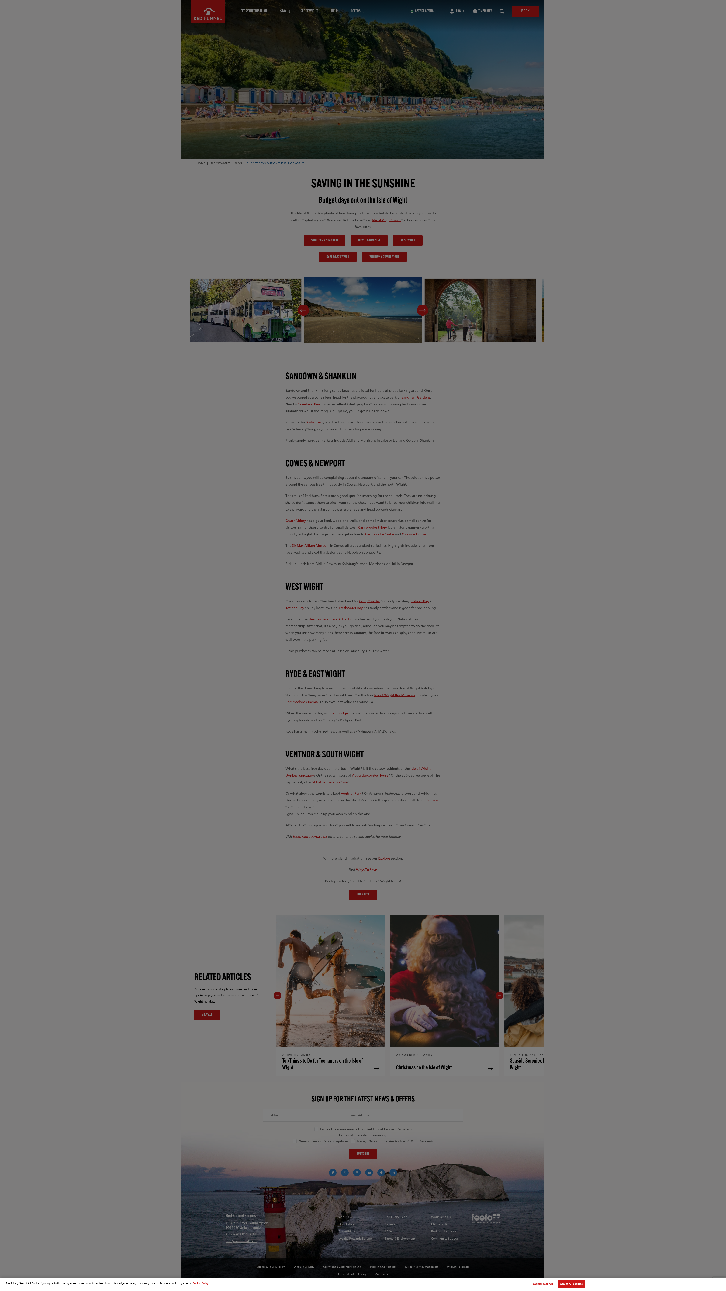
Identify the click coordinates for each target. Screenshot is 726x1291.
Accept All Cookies (571, 1284)
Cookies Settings (543, 1284)
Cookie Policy (201, 1283)
